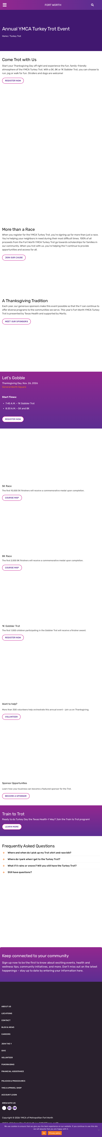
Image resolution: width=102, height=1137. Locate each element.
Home (5, 36)
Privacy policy (55, 1133)
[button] (51, 852)
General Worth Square (14, 386)
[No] (98, 1130)
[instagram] (4, 1108)
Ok (44, 1133)
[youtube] (15, 1108)
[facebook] (9, 1108)
